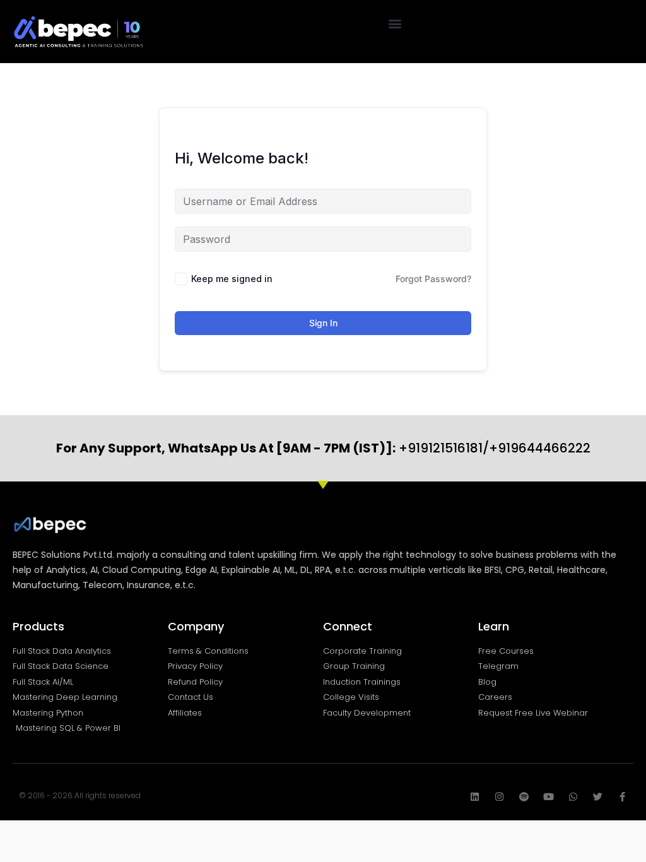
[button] (395, 23)
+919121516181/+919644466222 (323, 448)
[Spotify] (524, 796)
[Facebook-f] (622, 796)
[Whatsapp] (573, 796)
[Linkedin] (474, 796)
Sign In (323, 322)
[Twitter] (597, 796)
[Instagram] (499, 796)
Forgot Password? (433, 278)
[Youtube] (548, 796)
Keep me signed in (232, 278)
